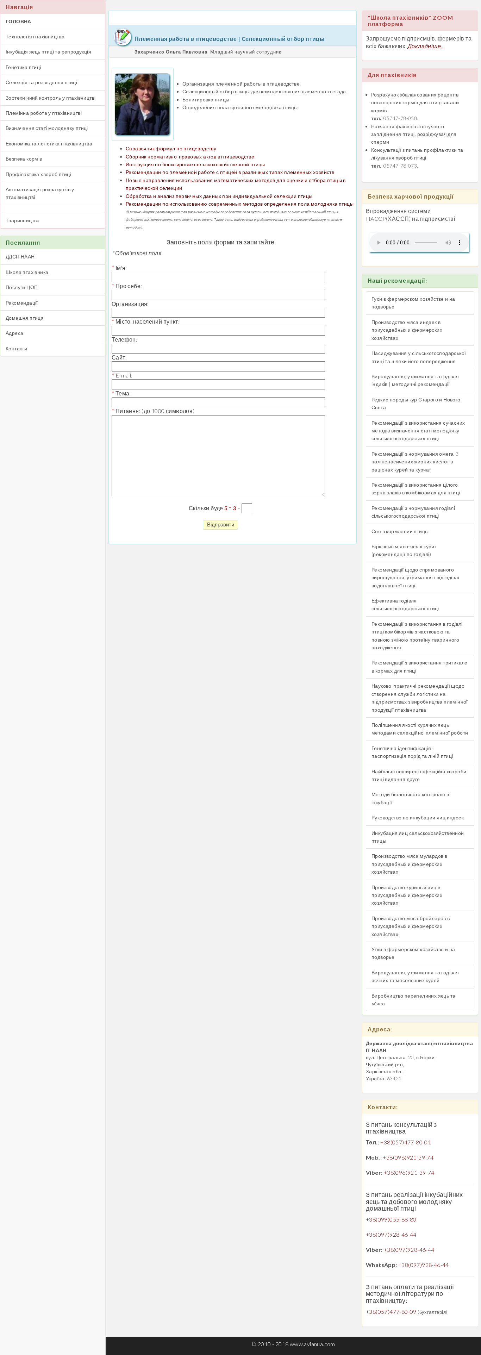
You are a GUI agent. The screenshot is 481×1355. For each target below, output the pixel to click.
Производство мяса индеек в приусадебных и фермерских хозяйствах (406, 330)
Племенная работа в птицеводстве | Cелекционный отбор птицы (230, 38)
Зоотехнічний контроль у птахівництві (50, 98)
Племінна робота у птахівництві (44, 113)
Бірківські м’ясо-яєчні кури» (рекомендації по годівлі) (404, 550)
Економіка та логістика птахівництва (49, 143)
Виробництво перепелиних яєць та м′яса (413, 999)
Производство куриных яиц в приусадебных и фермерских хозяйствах (406, 895)
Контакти (16, 348)
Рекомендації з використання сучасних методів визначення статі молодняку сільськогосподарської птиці (418, 431)
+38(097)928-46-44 (391, 1234)
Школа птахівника (27, 272)
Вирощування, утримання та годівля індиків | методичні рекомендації (415, 380)
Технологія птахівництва (35, 36)
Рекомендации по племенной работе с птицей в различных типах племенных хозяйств (230, 172)
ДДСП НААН (20, 257)
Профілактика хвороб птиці (38, 174)
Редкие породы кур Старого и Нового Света (416, 403)
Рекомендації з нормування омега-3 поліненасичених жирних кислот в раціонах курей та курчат (414, 462)
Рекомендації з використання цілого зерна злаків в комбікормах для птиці (415, 488)
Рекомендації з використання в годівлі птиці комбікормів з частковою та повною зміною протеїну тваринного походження (417, 635)
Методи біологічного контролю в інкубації (410, 798)
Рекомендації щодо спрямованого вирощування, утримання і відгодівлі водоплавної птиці (415, 577)
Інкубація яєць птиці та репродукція (48, 52)
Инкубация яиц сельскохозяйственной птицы (417, 837)
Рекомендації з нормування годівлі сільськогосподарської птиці (413, 512)
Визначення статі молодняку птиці (47, 128)
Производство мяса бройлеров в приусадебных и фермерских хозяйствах (410, 926)
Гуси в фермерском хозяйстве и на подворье (413, 303)
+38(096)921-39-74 (408, 1157)
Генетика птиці (23, 67)
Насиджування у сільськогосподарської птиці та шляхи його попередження (418, 357)
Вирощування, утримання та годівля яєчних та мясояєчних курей (415, 976)
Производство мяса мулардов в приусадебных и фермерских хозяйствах (409, 864)
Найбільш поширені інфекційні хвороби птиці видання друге (418, 775)
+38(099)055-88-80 (391, 1219)
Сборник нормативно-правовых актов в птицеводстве (190, 157)
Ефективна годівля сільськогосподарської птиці (405, 604)
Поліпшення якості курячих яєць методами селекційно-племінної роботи (419, 729)
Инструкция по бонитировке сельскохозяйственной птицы (195, 164)
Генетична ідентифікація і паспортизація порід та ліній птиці (412, 752)
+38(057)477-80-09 (391, 1311)
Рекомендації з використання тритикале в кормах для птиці (419, 666)
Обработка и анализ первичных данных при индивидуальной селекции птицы (219, 196)
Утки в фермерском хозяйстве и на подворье (413, 953)
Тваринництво (23, 220)
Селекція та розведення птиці (41, 82)
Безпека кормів (24, 159)
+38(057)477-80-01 (405, 1142)
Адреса (14, 333)
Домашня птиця (25, 318)
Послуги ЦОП (22, 287)
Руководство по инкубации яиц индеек (417, 817)
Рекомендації (22, 303)
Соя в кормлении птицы (400, 531)
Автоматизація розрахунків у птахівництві (40, 193)
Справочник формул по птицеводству (171, 148)
